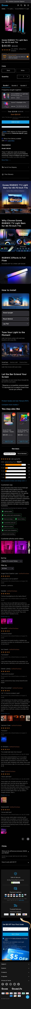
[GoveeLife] (17, 989)
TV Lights (10, 8)
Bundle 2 (15, 85)
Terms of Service (16, 938)
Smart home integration (10, 530)
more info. (21, 900)
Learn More (11, 140)
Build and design (8, 518)
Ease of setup (21, 518)
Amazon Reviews (9, 453)
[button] (18, 6)
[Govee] (4, 989)
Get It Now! (15, 934)
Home (3, 8)
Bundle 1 (6, 85)
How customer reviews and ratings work (13, 480)
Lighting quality (8, 511)
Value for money (8, 526)
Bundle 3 (23, 85)
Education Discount (17, 1)
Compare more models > (10, 404)
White (22, 70)
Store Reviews (22, 453)
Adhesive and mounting (8, 534)
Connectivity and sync (10, 522)
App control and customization (12, 515)
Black (8, 70)
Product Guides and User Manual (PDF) (15, 401)
